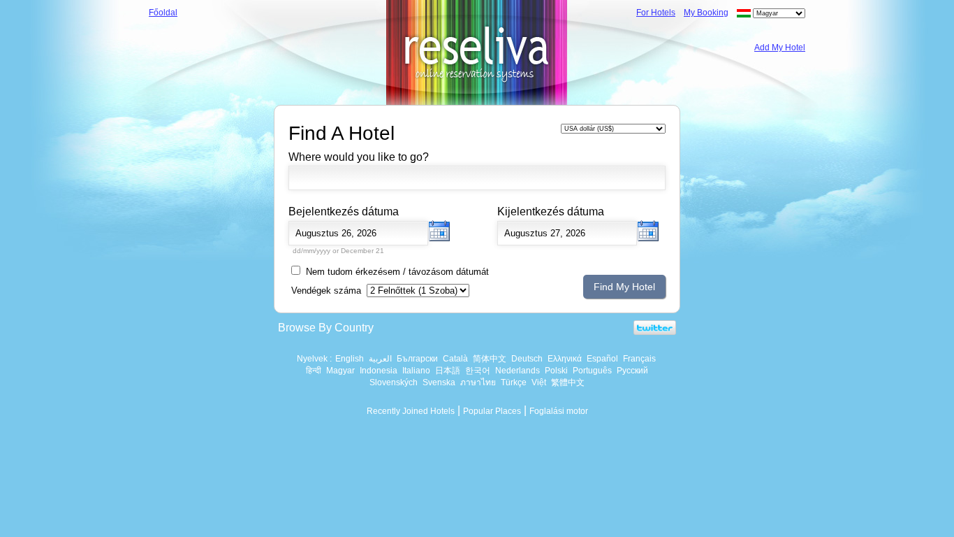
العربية (380, 359)
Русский (632, 370)
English (349, 359)
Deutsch (527, 359)
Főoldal (163, 12)
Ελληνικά (565, 359)
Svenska (439, 382)
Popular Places (492, 411)
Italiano (416, 370)
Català (455, 359)
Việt (538, 382)
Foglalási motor (558, 411)
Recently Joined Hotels (411, 411)
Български (417, 359)
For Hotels (655, 12)
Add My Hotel (779, 47)
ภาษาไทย (478, 382)
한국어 (477, 370)
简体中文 (489, 359)
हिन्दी (313, 370)
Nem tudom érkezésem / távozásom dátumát (397, 271)
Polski (556, 370)
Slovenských (393, 382)
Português (592, 370)
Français (639, 359)
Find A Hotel (341, 133)
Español (602, 359)
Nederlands (517, 370)
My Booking (706, 12)
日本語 (447, 370)
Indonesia (378, 370)
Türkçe (514, 382)
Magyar (340, 370)
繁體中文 (568, 382)
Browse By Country (326, 328)
